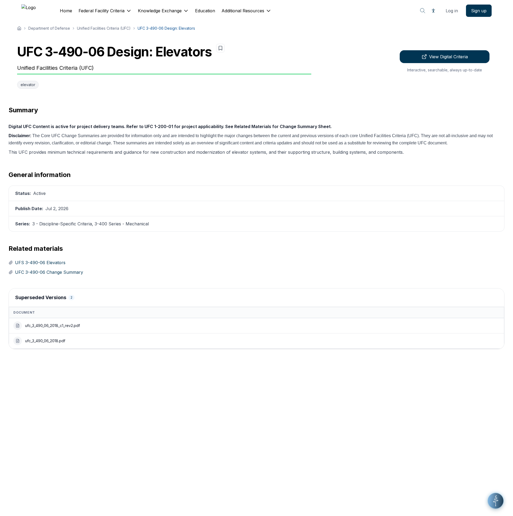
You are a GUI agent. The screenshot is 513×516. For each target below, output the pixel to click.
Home (66, 10)
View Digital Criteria (448, 56)
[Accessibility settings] (433, 10)
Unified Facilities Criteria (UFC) (104, 28)
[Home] (19, 28)
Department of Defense (49, 28)
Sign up (479, 10)
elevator (28, 84)
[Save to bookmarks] (220, 48)
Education (205, 10)
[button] (495, 501)
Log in (452, 10)
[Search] (422, 10)
